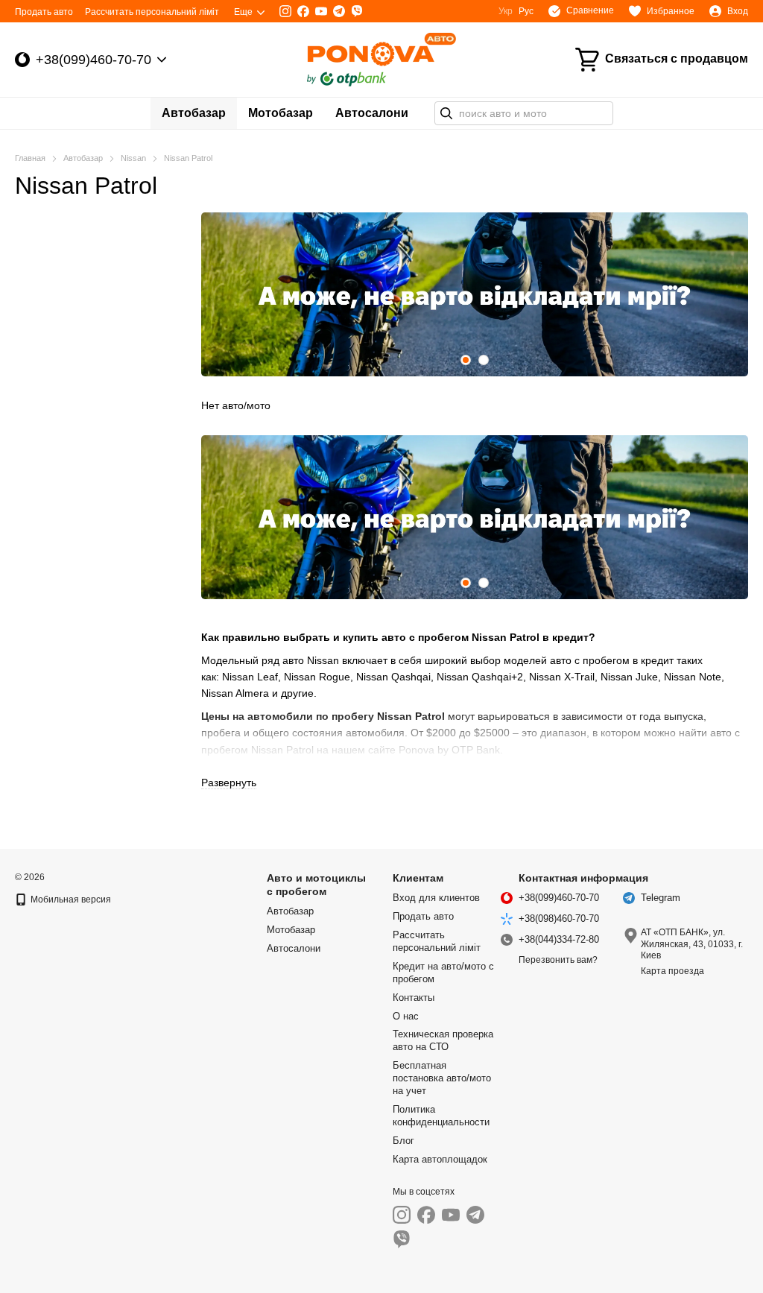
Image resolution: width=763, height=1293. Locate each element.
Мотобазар (280, 113)
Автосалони (371, 113)
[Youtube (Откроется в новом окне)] (321, 11)
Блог (403, 1140)
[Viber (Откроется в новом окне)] (357, 11)
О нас (406, 1016)
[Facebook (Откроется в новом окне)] (303, 11)
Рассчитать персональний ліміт (152, 12)
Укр (505, 11)
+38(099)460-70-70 (93, 59)
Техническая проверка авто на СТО (443, 1040)
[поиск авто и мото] (446, 113)
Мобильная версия (69, 899)
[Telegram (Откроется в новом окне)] (339, 11)
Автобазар (194, 113)
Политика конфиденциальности (441, 1116)
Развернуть (228, 782)
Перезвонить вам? (558, 960)
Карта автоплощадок (440, 1159)
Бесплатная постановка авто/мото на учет (442, 1078)
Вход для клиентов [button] (436, 897)
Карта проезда (672, 971)
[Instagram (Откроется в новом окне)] (285, 11)
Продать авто (44, 12)
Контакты (413, 997)
